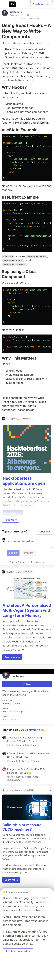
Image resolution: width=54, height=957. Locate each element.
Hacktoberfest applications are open (24, 481)
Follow (27, 684)
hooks (17, 43)
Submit (13, 552)
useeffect (43, 43)
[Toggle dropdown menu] (49, 418)
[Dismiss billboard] (49, 891)
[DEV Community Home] (12, 4)
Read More (10, 519)
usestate (29, 43)
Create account (41, 4)
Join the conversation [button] (18, 951)
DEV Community (29, 729)
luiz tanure (16, 11)
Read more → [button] (12, 657)
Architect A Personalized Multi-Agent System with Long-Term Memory (26, 610)
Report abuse (37, 562)
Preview (28, 552)
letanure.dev (34, 18)
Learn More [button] (11, 879)
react (6, 43)
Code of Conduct (18, 562)
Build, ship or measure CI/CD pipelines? (21, 827)
